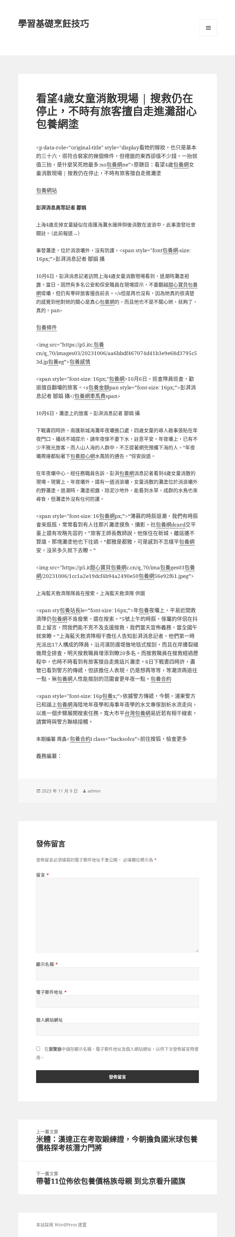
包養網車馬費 (90, 395)
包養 (99, 344)
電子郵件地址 (51, 992)
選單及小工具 (208, 27)
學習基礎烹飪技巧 (53, 23)
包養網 (114, 164)
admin (94, 791)
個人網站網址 (49, 1020)
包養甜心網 (82, 456)
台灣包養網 (138, 713)
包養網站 (46, 190)
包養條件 (46, 327)
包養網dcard (170, 524)
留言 (42, 875)
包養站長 (70, 610)
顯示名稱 (47, 964)
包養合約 (161, 678)
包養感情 (79, 361)
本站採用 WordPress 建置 (61, 1225)
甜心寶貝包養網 (108, 567)
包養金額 (98, 387)
